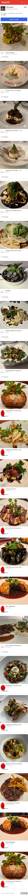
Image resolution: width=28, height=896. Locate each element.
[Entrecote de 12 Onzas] (14, 787)
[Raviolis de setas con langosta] (14, 748)
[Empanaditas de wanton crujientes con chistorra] (14, 355)
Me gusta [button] (5, 57)
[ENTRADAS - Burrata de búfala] (14, 670)
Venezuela (7, 893)
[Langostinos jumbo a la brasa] (14, 434)
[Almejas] (14, 275)
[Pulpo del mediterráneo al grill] (14, 195)
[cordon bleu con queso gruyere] (14, 395)
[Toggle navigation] (25, 2)
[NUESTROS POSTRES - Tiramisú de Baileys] (14, 155)
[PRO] (2, 412)
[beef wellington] (14, 591)
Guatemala (12, 893)
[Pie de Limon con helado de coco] (14, 75)
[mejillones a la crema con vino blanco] (14, 552)
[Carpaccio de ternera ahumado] (14, 235)
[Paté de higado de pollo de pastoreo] (14, 315)
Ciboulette (9, 7)
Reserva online (14, 19)
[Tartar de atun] (14, 37)
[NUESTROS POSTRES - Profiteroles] (14, 115)
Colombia (3, 893)
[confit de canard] (14, 473)
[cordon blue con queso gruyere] (14, 866)
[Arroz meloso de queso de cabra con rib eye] (14, 512)
